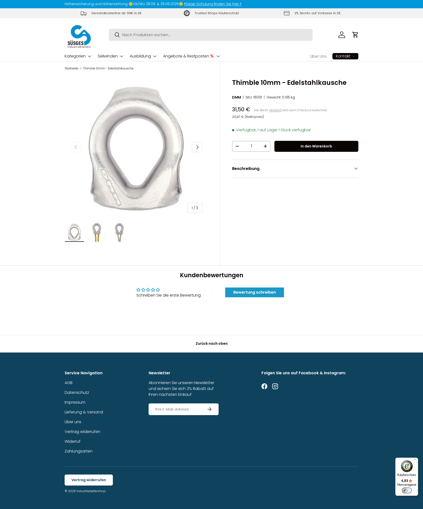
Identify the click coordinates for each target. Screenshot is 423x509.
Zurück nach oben (212, 343)
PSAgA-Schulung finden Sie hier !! (212, 3)
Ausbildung (140, 56)
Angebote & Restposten (188, 56)
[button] (355, 34)
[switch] (407, 490)
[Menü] (415, 461)
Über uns (73, 422)
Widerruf (73, 441)
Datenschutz (77, 392)
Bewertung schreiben (254, 292)
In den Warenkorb (316, 146)
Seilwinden (108, 56)
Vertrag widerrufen (82, 431)
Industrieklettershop (91, 491)
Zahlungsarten (79, 451)
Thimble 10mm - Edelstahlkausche (108, 68)
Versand (275, 110)
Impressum (75, 402)
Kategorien (75, 56)
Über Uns (318, 56)
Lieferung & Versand (84, 412)
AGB (68, 383)
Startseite (71, 68)
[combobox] (211, 35)
